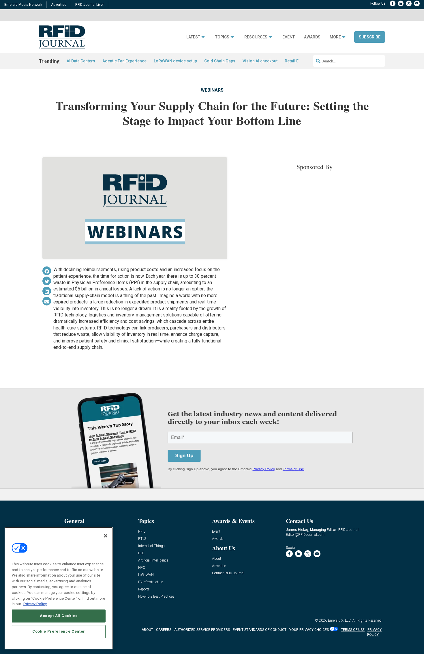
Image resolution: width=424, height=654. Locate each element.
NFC (141, 568)
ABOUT (147, 630)
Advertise (58, 4)
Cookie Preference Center (58, 631)
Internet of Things (151, 546)
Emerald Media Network (23, 4)
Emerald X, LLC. (340, 620)
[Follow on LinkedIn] (401, 3)
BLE (141, 553)
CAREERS (163, 630)
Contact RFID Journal (228, 573)
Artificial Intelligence (153, 560)
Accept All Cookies (59, 616)
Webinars (212, 90)
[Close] (105, 535)
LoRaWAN (146, 575)
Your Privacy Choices (309, 630)
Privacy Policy (35, 603)
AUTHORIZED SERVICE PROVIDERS (202, 630)
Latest (193, 37)
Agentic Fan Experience (124, 61)
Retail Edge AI (298, 61)
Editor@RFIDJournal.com (305, 535)
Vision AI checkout (260, 61)
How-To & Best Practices (156, 597)
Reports (144, 589)
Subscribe (369, 37)
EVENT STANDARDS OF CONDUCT (259, 630)
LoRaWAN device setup (175, 61)
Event (288, 37)
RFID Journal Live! (89, 4)
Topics (222, 37)
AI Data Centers (81, 61)
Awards (312, 37)
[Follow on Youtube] (417, 3)
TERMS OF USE (353, 630)
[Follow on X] (409, 3)
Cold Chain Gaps (219, 61)
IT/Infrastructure (150, 582)
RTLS (142, 539)
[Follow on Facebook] (392, 3)
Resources (255, 37)
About (216, 559)
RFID (142, 531)
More (335, 37)
